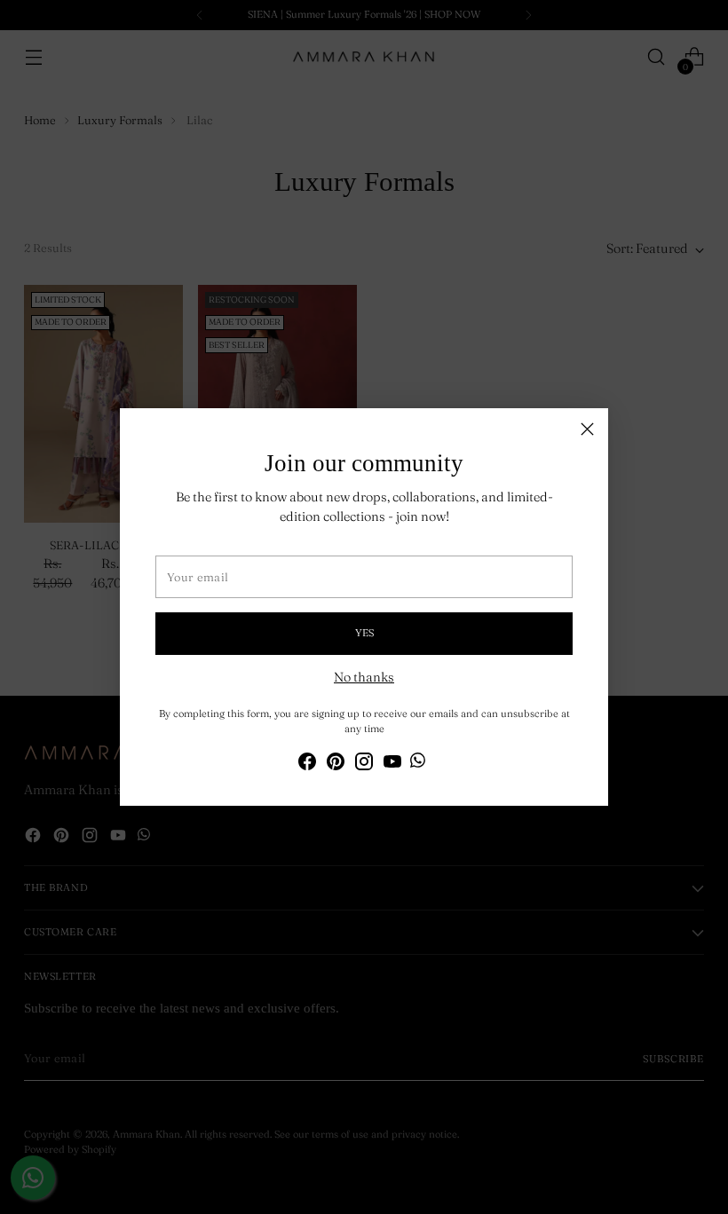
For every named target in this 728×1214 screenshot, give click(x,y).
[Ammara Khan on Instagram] (364, 764)
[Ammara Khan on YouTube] (392, 764)
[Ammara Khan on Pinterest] (335, 764)
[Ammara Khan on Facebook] (307, 764)
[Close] (587, 429)
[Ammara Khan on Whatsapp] (417, 763)
